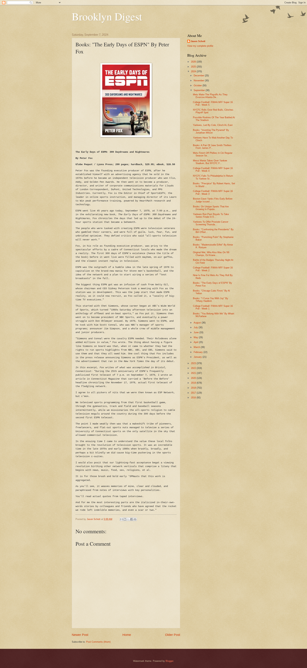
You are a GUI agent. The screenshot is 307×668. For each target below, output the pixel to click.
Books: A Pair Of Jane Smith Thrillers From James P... (212, 146)
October (198, 85)
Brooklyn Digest (107, 16)
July (196, 327)
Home (126, 635)
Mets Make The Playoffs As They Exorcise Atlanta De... (210, 96)
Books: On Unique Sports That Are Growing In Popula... (211, 208)
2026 (194, 61)
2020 (194, 378)
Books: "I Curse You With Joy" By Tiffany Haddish (210, 299)
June (196, 332)
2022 (194, 368)
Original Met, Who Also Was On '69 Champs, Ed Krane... (211, 253)
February (198, 352)
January (198, 357)
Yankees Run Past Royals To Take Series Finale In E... (211, 215)
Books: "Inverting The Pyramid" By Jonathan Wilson (211, 131)
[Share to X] (128, 519)
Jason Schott (198, 41)
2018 (194, 387)
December (199, 75)
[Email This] (121, 519)
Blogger (169, 661)
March (197, 347)
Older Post (172, 635)
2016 (194, 397)
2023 (194, 363)
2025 (194, 66)
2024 (194, 71)
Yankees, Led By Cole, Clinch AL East (213, 125)
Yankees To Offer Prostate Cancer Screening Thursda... (210, 223)
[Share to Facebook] (131, 519)
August (198, 322)
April (196, 342)
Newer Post (80, 635)
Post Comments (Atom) (98, 641)
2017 (194, 392)
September (200, 90)
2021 (194, 373)
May (196, 337)
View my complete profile (200, 46)
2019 (194, 382)
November (199, 80)
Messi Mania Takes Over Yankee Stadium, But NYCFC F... (210, 162)
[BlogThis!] (125, 519)
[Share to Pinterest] (135, 519)
